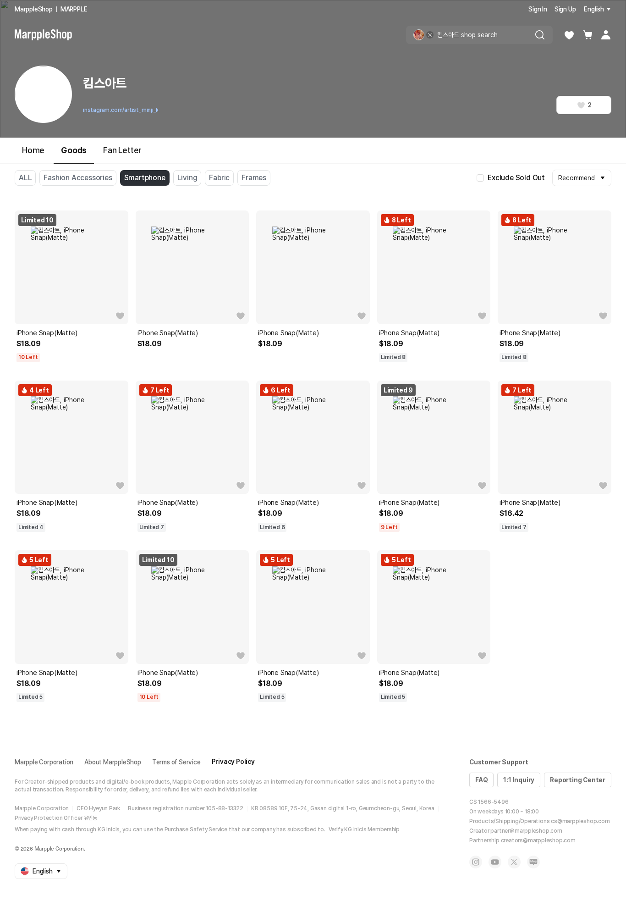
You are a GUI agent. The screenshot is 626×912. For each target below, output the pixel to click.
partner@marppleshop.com (526, 831)
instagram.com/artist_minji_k (120, 110)
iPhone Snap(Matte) (46, 333)
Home (33, 150)
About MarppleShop (112, 762)
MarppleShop (34, 9)
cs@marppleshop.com (580, 821)
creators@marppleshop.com (538, 840)
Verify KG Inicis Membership (364, 829)
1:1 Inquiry (518, 780)
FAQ (481, 780)
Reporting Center (577, 780)
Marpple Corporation (44, 762)
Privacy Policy (233, 761)
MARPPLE (74, 9)
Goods (74, 150)
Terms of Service (176, 762)
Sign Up (565, 9)
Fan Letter (122, 150)
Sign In (537, 9)
